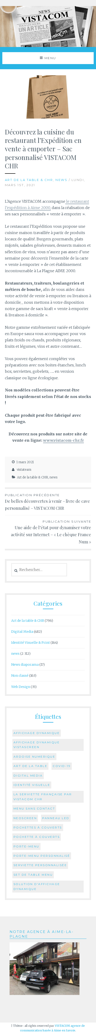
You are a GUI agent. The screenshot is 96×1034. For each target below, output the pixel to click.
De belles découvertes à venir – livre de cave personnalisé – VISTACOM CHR (47, 502)
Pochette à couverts (37, 837)
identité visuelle (32, 785)
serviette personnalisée (40, 865)
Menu (50, 58)
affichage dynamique (37, 733)
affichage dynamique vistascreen (37, 745)
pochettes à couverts (38, 827)
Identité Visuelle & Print (30, 642)
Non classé (19, 675)
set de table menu (33, 874)
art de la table (31, 766)
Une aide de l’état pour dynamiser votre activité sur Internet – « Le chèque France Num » (51, 532)
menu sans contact (34, 808)
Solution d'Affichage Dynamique (37, 886)
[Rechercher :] (39, 570)
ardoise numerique (34, 756)
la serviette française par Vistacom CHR (43, 796)
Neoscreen (25, 818)
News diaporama (25, 664)
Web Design (20, 687)
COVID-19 (62, 766)
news (61, 180)
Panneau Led (55, 818)
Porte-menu (26, 846)
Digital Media (22, 631)
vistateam (24, 470)
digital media (28, 775)
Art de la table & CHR (29, 180)
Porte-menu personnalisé (42, 855)
